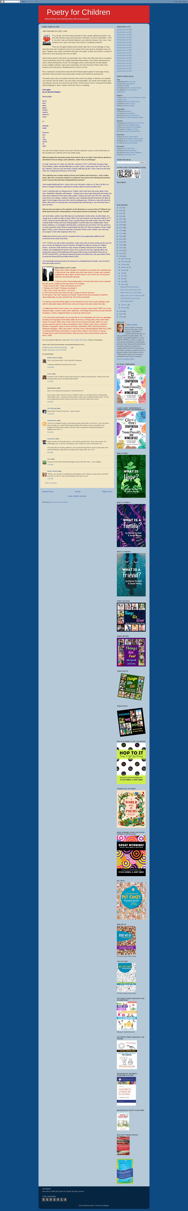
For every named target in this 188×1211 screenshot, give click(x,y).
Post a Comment (51, 483)
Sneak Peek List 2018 (124, 50)
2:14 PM (50, 381)
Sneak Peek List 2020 (124, 45)
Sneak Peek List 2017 (124, 53)
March (123, 284)
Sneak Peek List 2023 (124, 37)
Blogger (106, 1205)
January (124, 307)
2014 (121, 242)
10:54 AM (50, 367)
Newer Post (47, 491)
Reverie (128, 111)
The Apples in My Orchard (134, 139)
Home (78, 491)
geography (51, 350)
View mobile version (77, 496)
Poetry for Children (74, 12)
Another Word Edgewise (133, 152)
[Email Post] (71, 347)
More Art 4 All (130, 82)
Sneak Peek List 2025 (124, 32)
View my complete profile (125, 359)
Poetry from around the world (131, 290)
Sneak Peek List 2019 (124, 47)
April (122, 281)
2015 (121, 239)
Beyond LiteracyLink (132, 115)
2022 (121, 219)
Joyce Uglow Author (131, 137)
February (124, 305)
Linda (49, 374)
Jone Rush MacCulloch (132, 131)
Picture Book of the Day (78, 340)
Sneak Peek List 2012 (124, 66)
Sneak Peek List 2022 (124, 40)
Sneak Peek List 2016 (124, 55)
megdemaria (51, 420)
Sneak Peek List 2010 (124, 71)
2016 (121, 236)
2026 (121, 208)
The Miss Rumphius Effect (134, 117)
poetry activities (61, 350)
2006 (121, 317)
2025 (121, 210)
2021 (121, 222)
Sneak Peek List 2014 (124, 63)
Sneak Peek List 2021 (124, 42)
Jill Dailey (126, 86)
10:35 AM (50, 414)
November (125, 261)
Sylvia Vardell (52, 471)
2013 (121, 245)
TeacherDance (130, 113)
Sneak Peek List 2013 (124, 61)
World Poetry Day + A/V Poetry (131, 292)
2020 (121, 225)
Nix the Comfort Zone (132, 101)
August (123, 270)
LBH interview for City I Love (130, 298)
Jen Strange (51, 408)
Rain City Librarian (131, 143)
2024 (121, 213)
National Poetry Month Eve (130, 287)
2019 (121, 228)
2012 (121, 248)
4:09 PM (50, 402)
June (123, 276)
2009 (121, 256)
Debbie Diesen (52, 358)
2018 (121, 230)
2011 (121, 250)
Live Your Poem (129, 148)
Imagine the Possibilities (133, 127)
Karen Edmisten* (131, 150)
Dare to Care (130, 103)
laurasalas (51, 439)
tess (48, 459)
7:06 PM (50, 464)
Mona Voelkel (129, 106)
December (125, 259)
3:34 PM (50, 432)
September (125, 267)
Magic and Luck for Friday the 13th (133, 295)
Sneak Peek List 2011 (124, 68)
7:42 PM (50, 479)
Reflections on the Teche (135, 123)
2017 (121, 233)
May (122, 279)
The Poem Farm (129, 154)
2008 (121, 311)
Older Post (107, 491)
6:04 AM (50, 452)
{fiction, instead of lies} (133, 88)
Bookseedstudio (129, 84)
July (122, 273)
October (124, 264)
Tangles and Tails (132, 129)
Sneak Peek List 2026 (124, 29)
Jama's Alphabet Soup (131, 125)
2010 (121, 253)
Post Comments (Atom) (60, 502)
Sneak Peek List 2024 (124, 35)
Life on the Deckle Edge (134, 141)
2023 (121, 216)
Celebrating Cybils (127, 301)
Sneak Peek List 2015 (124, 58)
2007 (121, 314)
